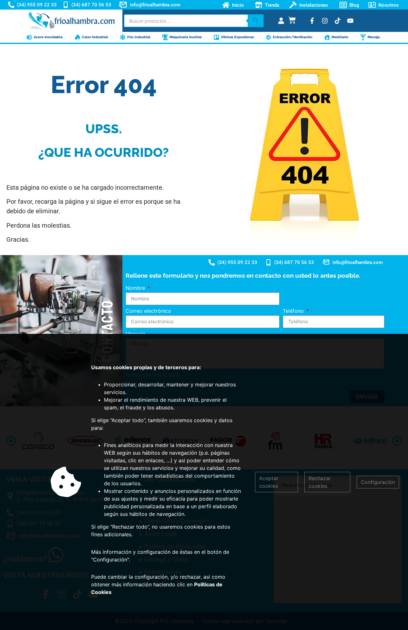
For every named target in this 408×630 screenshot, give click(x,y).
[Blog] (343, 5)
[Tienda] (258, 5)
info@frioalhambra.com (155, 5)
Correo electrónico (148, 311)
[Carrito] (292, 20)
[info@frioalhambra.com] (122, 5)
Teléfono (294, 311)
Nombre (136, 288)
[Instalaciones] (293, 5)
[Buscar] (256, 20)
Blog (354, 5)
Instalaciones (313, 5)
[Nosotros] (372, 5)
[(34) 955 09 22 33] (11, 5)
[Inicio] (225, 5)
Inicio (238, 5)
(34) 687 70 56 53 (91, 5)
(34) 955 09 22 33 (37, 5)
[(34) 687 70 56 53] (65, 5)
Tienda (272, 5)
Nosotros (388, 5)
